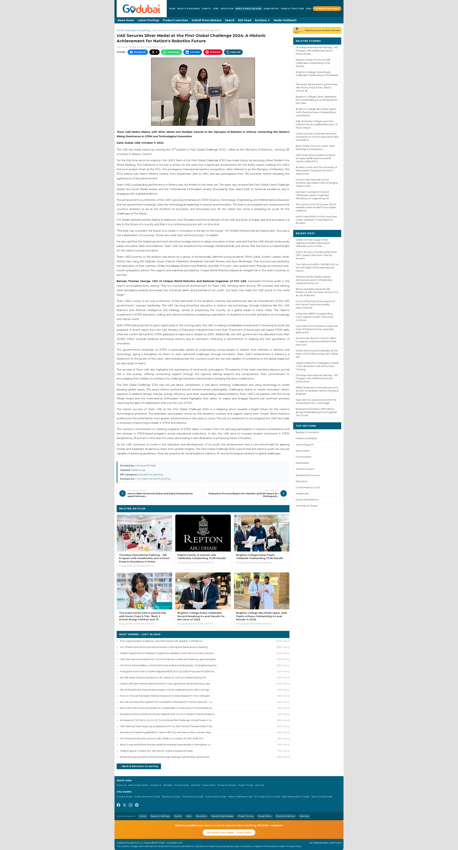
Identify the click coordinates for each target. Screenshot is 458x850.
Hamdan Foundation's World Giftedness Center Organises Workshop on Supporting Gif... (313, 195)
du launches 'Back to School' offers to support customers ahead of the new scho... (316, 341)
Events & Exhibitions (307, 499)
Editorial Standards (138, 785)
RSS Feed (244, 20)
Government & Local (308, 487)
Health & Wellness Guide (240, 796)
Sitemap (259, 785)
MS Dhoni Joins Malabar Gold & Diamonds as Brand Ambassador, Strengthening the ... (169, 665)
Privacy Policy (181, 785)
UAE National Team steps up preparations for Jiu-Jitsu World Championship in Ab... (167, 726)
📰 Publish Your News (327, 8)
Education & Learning (138, 30)
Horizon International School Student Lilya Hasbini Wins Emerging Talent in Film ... (317, 182)
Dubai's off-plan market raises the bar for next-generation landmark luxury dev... (166, 683)
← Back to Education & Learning (139, 766)
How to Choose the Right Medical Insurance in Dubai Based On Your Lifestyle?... (165, 695)
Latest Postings (148, 20)
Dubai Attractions (292, 8)
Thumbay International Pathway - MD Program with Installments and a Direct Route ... (317, 50)
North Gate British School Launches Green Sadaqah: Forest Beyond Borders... (316, 219)
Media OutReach (285, 20)
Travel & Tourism (305, 469)
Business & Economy (308, 475)
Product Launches (175, 20)
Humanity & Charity (307, 505)
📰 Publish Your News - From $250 (229, 832)
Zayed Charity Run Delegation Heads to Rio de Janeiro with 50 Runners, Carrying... (317, 366)
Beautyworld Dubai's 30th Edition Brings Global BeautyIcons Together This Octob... (316, 412)
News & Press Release (249, 8)
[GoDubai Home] (142, 8)
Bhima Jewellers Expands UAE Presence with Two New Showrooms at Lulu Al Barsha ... (317, 292)
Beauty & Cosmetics (307, 432)
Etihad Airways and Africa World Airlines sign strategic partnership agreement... (165, 756)
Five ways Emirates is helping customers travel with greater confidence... (162, 640)
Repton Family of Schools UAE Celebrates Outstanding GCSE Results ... (313, 63)
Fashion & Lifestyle (306, 438)
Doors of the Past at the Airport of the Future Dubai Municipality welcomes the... (315, 304)
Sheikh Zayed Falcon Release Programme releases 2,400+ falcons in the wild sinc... (167, 653)
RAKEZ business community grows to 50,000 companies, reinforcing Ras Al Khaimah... (317, 390)
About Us (121, 785)
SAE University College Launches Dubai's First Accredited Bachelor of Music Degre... (317, 124)
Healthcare (302, 493)
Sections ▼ (262, 20)
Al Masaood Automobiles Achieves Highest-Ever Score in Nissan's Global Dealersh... (168, 714)
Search (230, 20)
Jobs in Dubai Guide (321, 796)
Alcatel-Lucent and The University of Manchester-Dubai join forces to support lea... (316, 170)
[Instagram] (130, 805)
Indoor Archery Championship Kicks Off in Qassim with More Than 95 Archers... (316, 255)
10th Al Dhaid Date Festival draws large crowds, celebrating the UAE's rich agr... (165, 689)
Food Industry (304, 456)
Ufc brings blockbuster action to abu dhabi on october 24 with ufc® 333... (162, 738)
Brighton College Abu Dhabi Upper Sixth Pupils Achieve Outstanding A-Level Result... (316, 112)
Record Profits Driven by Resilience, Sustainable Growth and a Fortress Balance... (167, 707)
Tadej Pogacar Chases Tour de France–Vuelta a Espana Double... (157, 750)
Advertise (196, 785)
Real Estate (302, 463)
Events (206, 8)
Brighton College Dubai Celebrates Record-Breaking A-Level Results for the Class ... (317, 99)
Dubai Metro (271, 8)
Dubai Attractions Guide (147, 796)
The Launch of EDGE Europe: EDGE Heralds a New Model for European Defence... (316, 207)
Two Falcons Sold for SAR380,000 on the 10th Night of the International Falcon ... (317, 267)
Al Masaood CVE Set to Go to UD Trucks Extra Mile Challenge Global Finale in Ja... (166, 720)
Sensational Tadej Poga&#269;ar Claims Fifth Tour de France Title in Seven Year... (166, 732)
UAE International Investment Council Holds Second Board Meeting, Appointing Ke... (168, 659)
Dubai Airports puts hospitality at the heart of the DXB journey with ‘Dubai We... (317, 353)
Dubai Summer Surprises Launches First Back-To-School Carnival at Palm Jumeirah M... (317, 136)
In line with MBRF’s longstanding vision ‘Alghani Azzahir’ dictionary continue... (314, 316)
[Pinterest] (136, 805)
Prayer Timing (245, 785)
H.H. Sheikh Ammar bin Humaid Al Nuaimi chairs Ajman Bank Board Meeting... (164, 647)
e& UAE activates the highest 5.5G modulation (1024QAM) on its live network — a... (166, 701)
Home (172, 8)
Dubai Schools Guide (192, 796)
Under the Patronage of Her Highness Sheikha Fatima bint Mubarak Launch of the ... (313, 243)
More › (334, 40)
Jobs (216, 8)
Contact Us (155, 785)
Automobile (303, 450)
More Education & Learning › (268, 508)
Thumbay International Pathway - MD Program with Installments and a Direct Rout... (317, 378)
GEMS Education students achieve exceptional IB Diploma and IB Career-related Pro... (315, 158)
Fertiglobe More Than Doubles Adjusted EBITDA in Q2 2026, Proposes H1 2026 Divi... (168, 671)
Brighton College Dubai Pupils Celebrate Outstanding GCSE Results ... (317, 75)
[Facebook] (118, 805)
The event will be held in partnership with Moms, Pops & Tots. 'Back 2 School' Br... (316, 87)
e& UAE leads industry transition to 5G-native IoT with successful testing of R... (164, 677)
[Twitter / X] (124, 805)
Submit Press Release (206, 20)
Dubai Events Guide (215, 796)
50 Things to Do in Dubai (267, 796)
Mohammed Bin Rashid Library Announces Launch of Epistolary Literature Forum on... (314, 280)
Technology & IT (305, 444)
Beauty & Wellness (188, 8)
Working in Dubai (171, 796)
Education (227, 8)
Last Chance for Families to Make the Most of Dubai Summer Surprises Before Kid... (317, 329)
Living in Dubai (125, 796)
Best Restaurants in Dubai (295, 796)
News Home (126, 20)
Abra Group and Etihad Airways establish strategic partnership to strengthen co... (166, 744)
